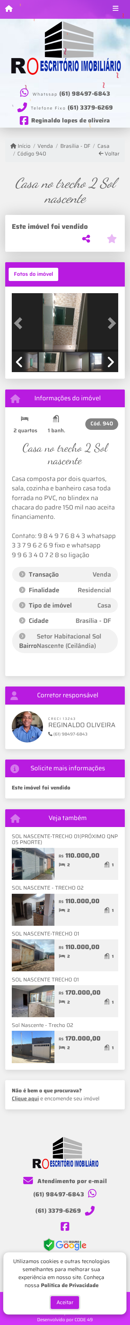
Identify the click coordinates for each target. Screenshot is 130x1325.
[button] (20, 323)
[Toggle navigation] (115, 9)
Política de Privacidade (69, 1285)
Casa (103, 146)
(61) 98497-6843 (84, 93)
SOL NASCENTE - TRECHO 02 (48, 888)
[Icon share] (65, 1227)
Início (23, 146)
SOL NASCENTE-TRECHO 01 (45, 934)
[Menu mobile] (8, 9)
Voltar (111, 154)
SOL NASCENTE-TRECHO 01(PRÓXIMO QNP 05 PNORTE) (65, 839)
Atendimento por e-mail (71, 1181)
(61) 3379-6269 (90, 107)
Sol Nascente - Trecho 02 (42, 1025)
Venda (45, 146)
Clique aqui (25, 1098)
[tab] (33, 274)
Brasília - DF (75, 146)
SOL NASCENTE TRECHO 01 (45, 979)
